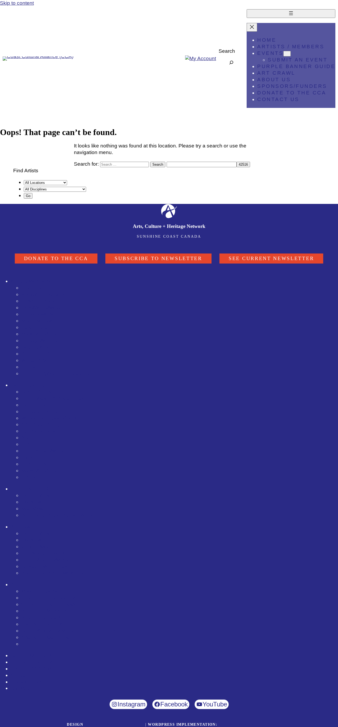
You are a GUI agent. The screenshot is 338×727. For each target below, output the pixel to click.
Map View (32, 508)
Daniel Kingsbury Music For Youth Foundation (73, 630)
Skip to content (17, 3)
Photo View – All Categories (52, 398)
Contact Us (23, 675)
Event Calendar (28, 385)
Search (227, 51)
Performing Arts (38, 353)
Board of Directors (41, 617)
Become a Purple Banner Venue (58, 515)
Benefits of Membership (48, 611)
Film (26, 444)
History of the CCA (42, 624)
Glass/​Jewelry (37, 314)
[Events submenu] (287, 53)
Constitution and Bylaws (48, 604)
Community (34, 464)
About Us (21, 584)
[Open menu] (291, 13)
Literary (29, 457)
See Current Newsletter (271, 258)
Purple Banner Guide (34, 488)
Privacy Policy (27, 682)
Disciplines (33, 287)
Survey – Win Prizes (44, 566)
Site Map (21, 688)
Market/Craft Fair (40, 470)
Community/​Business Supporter (57, 373)
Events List (33, 405)
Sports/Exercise (39, 431)
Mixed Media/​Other (42, 320)
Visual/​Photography (43, 294)
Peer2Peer (33, 644)
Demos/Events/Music (45, 559)
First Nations (35, 477)
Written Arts (34, 360)
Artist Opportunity (40, 424)
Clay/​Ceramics (37, 301)
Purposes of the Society (48, 597)
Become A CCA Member (38, 668)
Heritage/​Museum (41, 340)
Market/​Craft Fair (40, 334)
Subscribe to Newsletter (158, 258)
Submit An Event (40, 391)
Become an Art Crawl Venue (53, 573)
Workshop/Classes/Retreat (51, 418)
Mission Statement (42, 591)
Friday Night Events (43, 553)
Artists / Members (30, 281)
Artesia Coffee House (45, 637)
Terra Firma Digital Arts (114, 724)
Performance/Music (43, 450)
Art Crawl (21, 526)
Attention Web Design (245, 724)
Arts (25, 437)
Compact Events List (44, 411)
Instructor (31, 367)
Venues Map (35, 546)
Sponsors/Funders (32, 655)
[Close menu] (252, 27)
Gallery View (35, 495)
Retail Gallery (36, 327)
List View (31, 502)
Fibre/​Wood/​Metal (41, 307)
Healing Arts (35, 347)
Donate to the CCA (56, 258)
